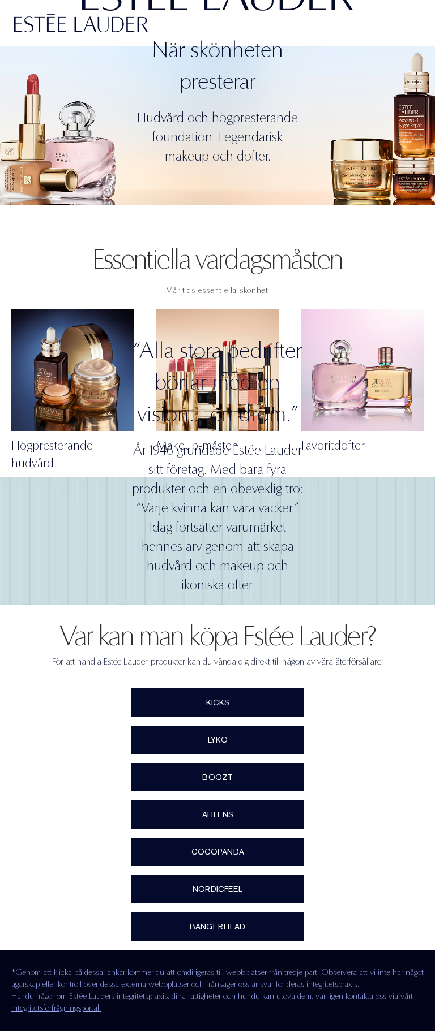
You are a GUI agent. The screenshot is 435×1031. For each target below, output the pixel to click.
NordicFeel (217, 889)
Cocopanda (217, 852)
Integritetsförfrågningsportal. (56, 1008)
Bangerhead (217, 926)
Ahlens (217, 814)
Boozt (217, 777)
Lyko (218, 740)
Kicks (217, 702)
